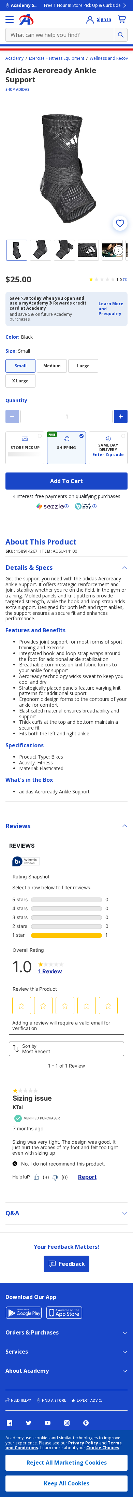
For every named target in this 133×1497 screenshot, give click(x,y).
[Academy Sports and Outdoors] (26, 19)
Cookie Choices (102, 1447)
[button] (111, 308)
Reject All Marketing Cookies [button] (67, 1462)
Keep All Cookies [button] (66, 1483)
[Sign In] (90, 19)
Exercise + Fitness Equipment (56, 58)
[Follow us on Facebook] (9, 1423)
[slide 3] (64, 250)
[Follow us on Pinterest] (86, 1423)
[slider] (66, 167)
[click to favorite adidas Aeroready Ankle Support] (120, 223)
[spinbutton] (66, 416)
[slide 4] (88, 250)
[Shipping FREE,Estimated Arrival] (66, 448)
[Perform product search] (121, 35)
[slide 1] (16, 250)
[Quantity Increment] (121, 416)
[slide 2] (40, 250)
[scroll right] (118, 250)
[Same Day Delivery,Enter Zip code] (108, 448)
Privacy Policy (83, 1443)
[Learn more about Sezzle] (52, 506)
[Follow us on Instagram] (67, 1423)
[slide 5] (112, 250)
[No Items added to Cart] (122, 19)
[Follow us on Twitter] (29, 1423)
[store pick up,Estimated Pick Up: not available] (25, 448)
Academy (14, 58)
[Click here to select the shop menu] (9, 19)
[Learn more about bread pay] (86, 506)
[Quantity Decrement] (12, 416)
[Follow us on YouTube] (48, 1423)
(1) (125, 279)
